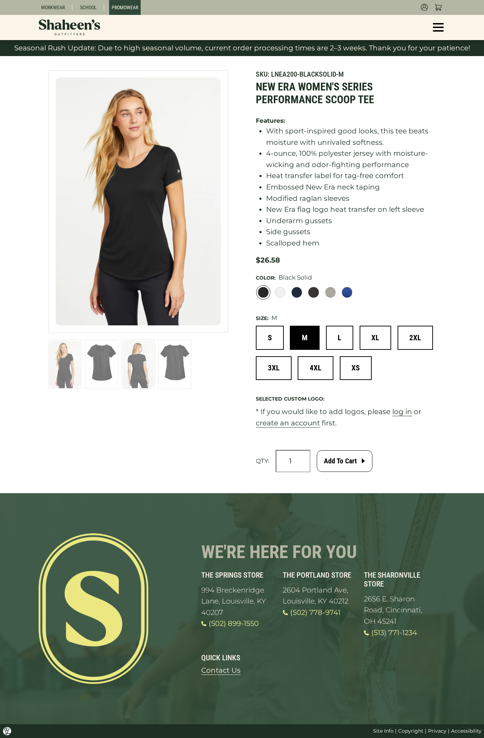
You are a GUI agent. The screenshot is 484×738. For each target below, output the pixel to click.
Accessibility (466, 731)
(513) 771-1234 (394, 632)
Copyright (410, 731)
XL (375, 337)
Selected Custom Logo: (290, 399)
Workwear (53, 7)
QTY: (262, 460)
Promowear (125, 7)
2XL (415, 337)
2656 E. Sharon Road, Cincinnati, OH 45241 (393, 610)
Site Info (383, 731)
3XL (274, 367)
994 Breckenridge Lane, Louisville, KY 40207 (233, 601)
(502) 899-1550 (234, 623)
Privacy (437, 731)
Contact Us (221, 670)
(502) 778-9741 (315, 612)
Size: (262, 318)
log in (402, 411)
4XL (315, 367)
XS (355, 367)
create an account (288, 423)
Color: (266, 278)
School (88, 7)
